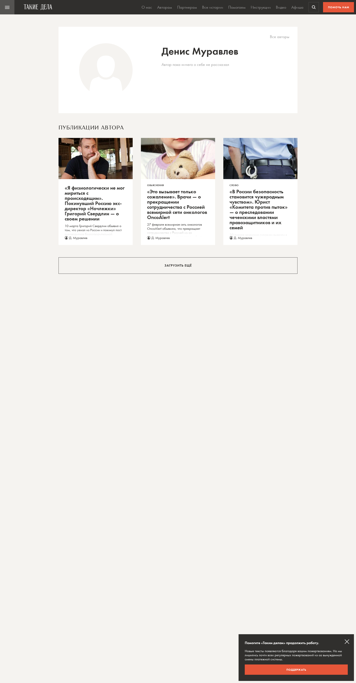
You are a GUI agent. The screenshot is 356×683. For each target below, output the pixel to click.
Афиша (297, 7)
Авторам (164, 7)
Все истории (212, 7)
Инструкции (261, 7)
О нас (147, 7)
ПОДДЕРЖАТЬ (296, 669)
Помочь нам (338, 7)
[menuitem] (7, 7)
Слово (234, 185)
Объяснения (155, 185)
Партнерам (187, 7)
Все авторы (279, 36)
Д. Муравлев (78, 237)
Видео (281, 7)
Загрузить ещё (178, 265)
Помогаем (237, 7)
